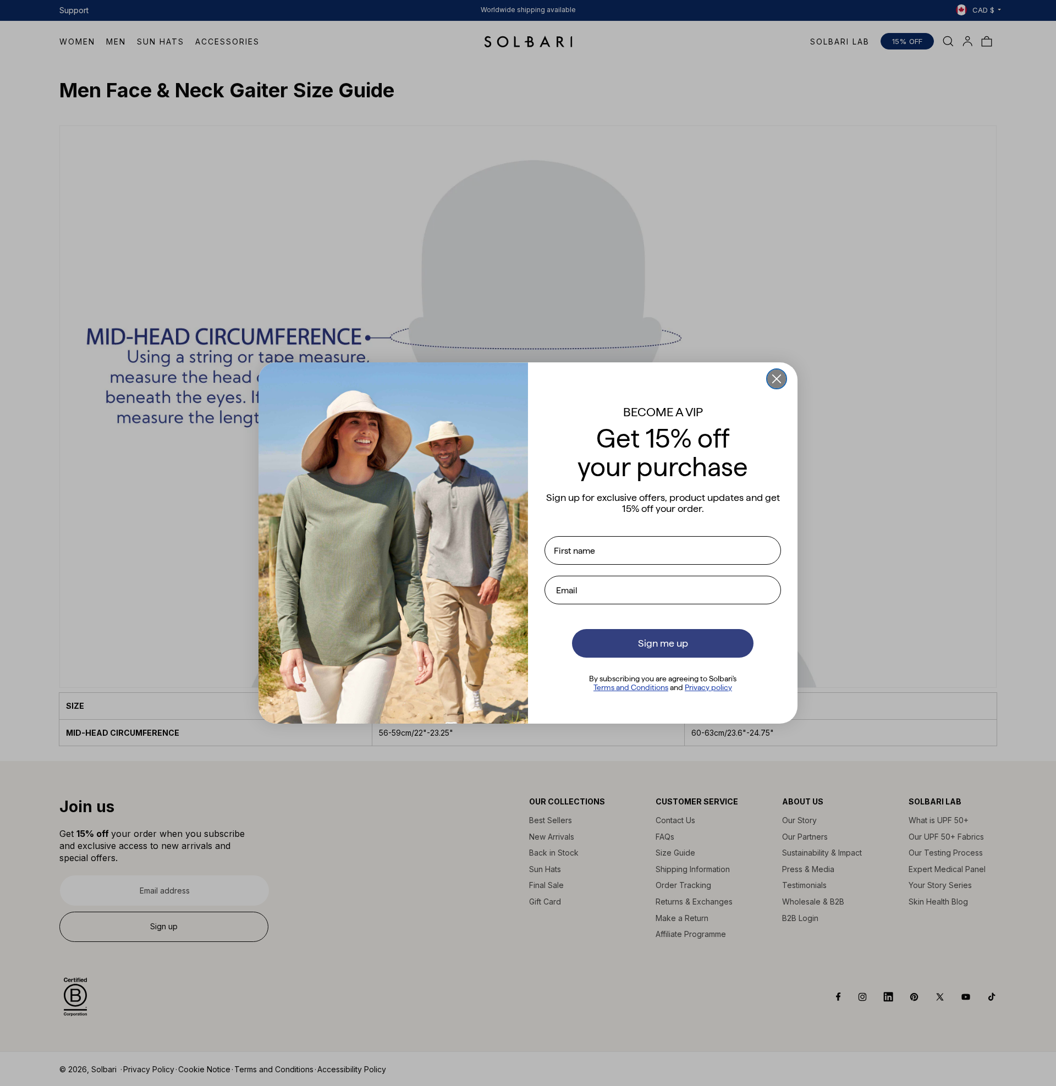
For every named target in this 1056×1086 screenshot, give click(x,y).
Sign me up (663, 643)
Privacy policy (708, 687)
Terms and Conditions (630, 687)
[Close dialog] (777, 379)
